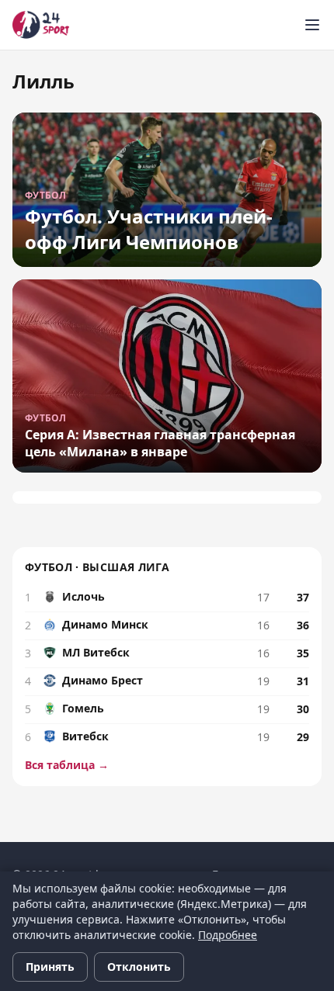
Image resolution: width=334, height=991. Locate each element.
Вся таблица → (67, 764)
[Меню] (312, 24)
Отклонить (139, 966)
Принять (50, 966)
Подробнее (227, 934)
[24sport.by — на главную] (40, 25)
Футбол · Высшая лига (97, 567)
